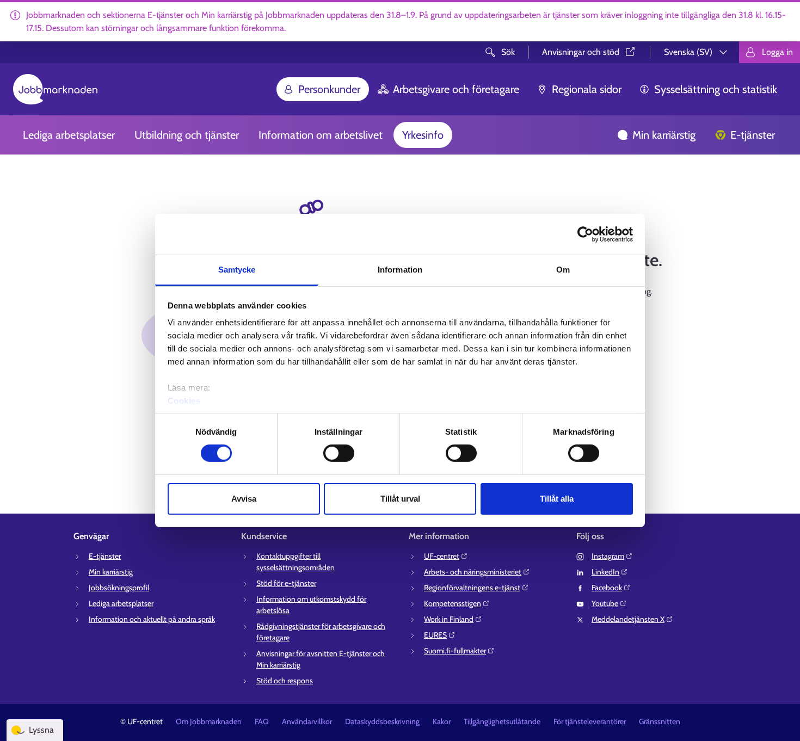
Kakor (442, 721)
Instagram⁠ (608, 556)
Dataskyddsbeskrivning (382, 721)
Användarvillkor (307, 721)
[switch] (338, 453)
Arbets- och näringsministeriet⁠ (472, 572)
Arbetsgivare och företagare (456, 89)
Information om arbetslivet (321, 134)
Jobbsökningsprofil (119, 587)
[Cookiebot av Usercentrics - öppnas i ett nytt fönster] (585, 234)
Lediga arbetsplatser (69, 134)
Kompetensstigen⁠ (452, 603)
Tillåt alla (557, 498)
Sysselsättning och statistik (715, 89)
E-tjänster (752, 134)
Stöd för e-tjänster (286, 583)
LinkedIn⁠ (605, 572)
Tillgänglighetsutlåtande (502, 721)
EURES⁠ (435, 635)
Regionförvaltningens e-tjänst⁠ (472, 587)
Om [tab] (563, 269)
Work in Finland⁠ (448, 619)
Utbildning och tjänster (186, 134)
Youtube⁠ (605, 603)
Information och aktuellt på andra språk (152, 619)
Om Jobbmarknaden (209, 721)
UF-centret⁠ (441, 556)
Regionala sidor (586, 89)
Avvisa (243, 498)
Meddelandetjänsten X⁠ (628, 619)
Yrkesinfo (423, 134)
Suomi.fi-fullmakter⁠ (455, 651)
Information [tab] (400, 269)
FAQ (262, 721)
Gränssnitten (659, 721)
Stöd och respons (284, 681)
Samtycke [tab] (237, 269)
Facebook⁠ (607, 587)
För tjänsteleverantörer (589, 721)
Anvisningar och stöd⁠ (580, 52)
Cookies (184, 400)
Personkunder (329, 89)
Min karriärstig (664, 134)
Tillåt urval (400, 498)
